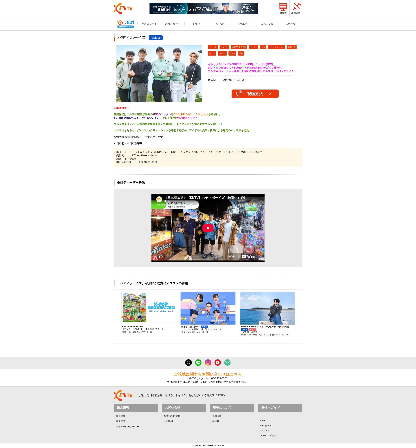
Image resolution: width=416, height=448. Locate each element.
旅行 (241, 53)
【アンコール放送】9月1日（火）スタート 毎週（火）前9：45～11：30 (201, 329)
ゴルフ (232, 53)
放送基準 (120, 421)
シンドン (224, 47)
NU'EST (222, 53)
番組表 (215, 421)
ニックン (253, 47)
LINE (262, 420)
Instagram (265, 425)
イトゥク (212, 47)
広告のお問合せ (172, 415)
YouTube (264, 430)
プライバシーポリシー (127, 426)
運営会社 (120, 415)
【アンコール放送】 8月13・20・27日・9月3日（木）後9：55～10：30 (265, 330)
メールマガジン (268, 435)
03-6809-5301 (219, 378)
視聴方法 (255, 93)
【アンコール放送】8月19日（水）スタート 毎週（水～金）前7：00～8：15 (143, 329)
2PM (263, 47)
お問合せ (168, 421)
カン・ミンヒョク (276, 47)
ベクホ (212, 53)
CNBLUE (291, 47)
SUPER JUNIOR (239, 47)
